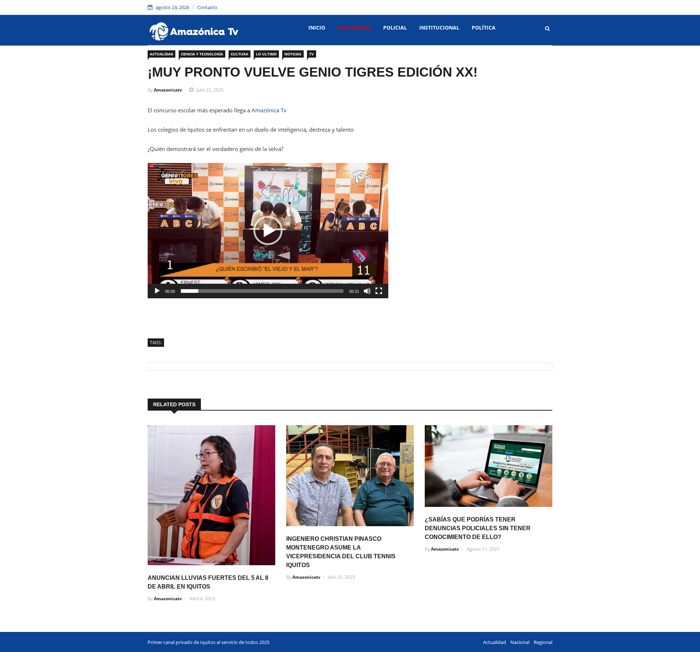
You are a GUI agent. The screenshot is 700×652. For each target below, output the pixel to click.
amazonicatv (168, 90)
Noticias (293, 54)
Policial (395, 27)
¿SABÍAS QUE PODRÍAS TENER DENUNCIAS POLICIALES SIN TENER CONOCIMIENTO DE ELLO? (477, 528)
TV (311, 54)
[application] (268, 230)
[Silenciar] (367, 291)
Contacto (207, 7)
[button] (268, 230)
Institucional (439, 27)
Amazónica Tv (269, 110)
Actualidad (354, 27)
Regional (543, 642)
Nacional (519, 642)
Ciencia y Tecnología (202, 54)
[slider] (262, 291)
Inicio (316, 27)
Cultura (239, 54)
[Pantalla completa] (378, 291)
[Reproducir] (157, 291)
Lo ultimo (266, 54)
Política (483, 27)
